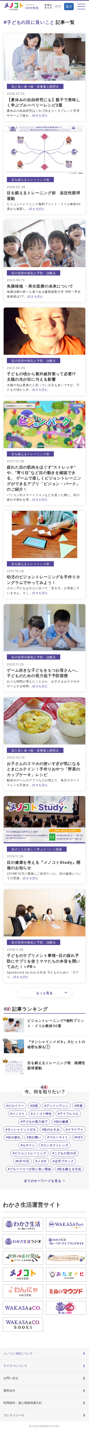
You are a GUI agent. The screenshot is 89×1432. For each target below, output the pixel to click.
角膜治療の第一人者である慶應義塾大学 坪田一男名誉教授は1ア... (44, 294)
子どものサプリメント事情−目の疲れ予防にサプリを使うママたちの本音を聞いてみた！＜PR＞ (43, 961)
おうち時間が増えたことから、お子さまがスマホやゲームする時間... (43, 684)
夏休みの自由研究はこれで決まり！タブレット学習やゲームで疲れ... (43, 113)
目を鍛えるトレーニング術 (30, 179)
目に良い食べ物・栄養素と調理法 (35, 86)
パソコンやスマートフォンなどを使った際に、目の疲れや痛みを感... (43, 497)
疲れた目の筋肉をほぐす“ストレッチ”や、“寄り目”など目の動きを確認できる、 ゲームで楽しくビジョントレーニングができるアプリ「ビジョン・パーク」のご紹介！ (44, 478)
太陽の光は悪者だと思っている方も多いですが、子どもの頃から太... (43, 387)
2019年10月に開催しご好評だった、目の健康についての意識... (44, 876)
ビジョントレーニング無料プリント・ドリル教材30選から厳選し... (44, 206)
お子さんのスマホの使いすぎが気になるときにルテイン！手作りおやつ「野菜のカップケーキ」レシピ (43, 769)
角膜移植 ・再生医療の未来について (40, 286)
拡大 (69, 6)
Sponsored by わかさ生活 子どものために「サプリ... (43, 974)
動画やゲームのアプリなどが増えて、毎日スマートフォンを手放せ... (43, 782)
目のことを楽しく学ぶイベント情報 (36, 849)
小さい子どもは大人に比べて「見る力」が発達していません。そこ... (43, 590)
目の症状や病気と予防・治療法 (33, 273)
